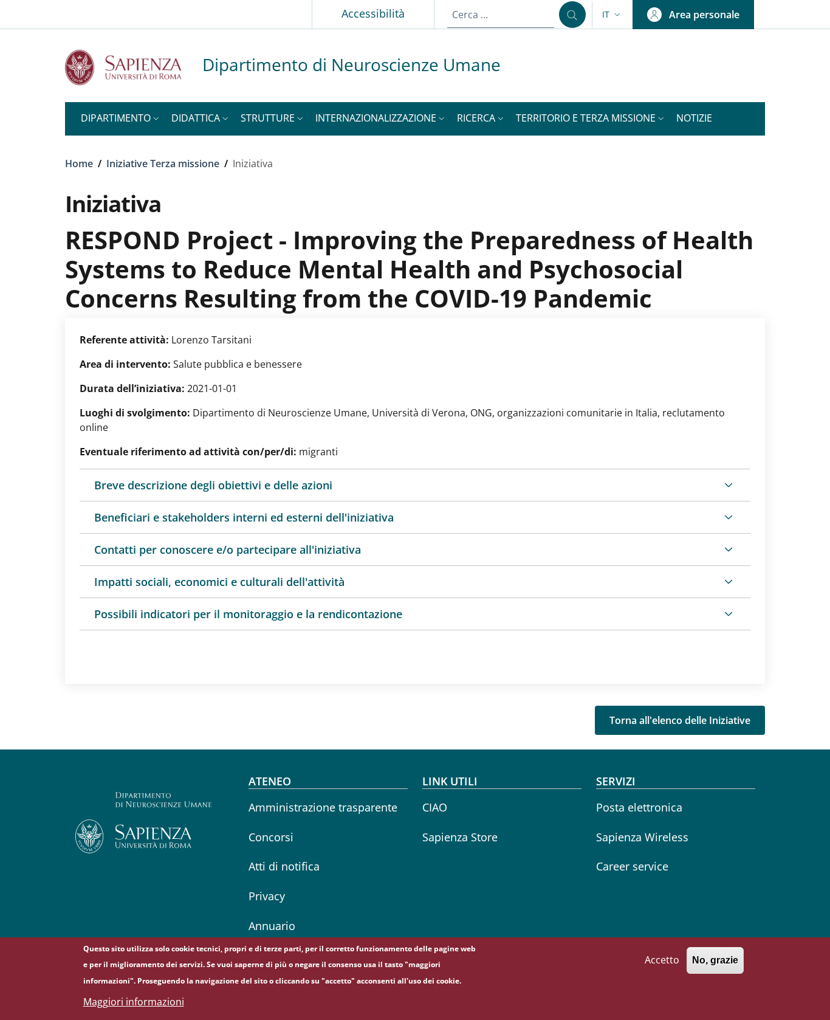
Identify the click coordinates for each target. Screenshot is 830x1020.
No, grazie (715, 960)
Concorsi (271, 837)
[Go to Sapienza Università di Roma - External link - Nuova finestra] (133, 67)
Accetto (662, 960)
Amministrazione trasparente (323, 807)
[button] (612, 15)
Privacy (267, 896)
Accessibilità (373, 13)
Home (79, 163)
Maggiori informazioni (133, 1001)
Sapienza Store (460, 837)
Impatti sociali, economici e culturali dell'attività (219, 581)
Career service (632, 866)
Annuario (272, 925)
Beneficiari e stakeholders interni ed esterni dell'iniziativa (244, 517)
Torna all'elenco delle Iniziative (679, 720)
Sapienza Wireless (642, 837)
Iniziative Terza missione (162, 163)
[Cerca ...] (572, 14)
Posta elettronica (639, 807)
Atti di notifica (284, 866)
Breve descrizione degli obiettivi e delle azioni (213, 485)
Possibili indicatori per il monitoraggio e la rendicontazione (248, 614)
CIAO (434, 807)
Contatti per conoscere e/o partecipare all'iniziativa (227, 549)
